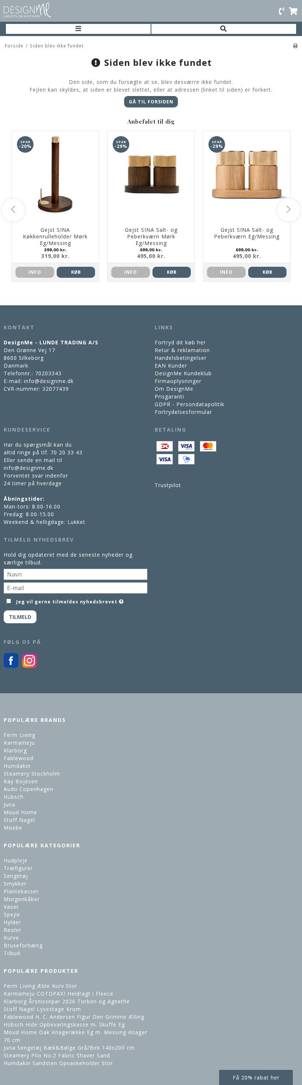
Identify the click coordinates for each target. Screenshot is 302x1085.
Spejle (12, 914)
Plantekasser (21, 891)
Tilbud (12, 953)
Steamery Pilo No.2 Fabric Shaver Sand (57, 1055)
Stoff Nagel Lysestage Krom (42, 1009)
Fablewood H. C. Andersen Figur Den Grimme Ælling (74, 1016)
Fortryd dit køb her (180, 342)
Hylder (12, 922)
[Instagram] (29, 665)
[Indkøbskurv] (293, 10)
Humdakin (17, 765)
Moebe (13, 827)
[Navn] (75, 573)
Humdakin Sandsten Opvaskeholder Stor (58, 1063)
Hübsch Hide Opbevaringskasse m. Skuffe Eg (64, 1024)
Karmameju (19, 742)
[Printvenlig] (295, 46)
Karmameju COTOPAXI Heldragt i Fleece (58, 993)
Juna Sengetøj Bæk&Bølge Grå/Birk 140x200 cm (69, 1047)
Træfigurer (18, 868)
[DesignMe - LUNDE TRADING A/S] (28, 10)
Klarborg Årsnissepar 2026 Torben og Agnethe (67, 1001)
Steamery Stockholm (32, 773)
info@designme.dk (49, 380)
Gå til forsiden (151, 102)
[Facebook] (11, 665)
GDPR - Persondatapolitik (189, 404)
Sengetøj (16, 875)
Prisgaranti (169, 396)
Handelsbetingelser (181, 357)
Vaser (11, 906)
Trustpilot (168, 485)
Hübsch (14, 796)
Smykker (15, 883)
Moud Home (20, 812)
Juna (9, 804)
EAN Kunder (171, 365)
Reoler (12, 929)
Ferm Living (19, 734)
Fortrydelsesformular (183, 411)
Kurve (11, 937)
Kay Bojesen (21, 781)
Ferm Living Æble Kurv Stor (40, 985)
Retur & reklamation (182, 350)
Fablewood (19, 758)
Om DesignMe (174, 388)
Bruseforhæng (23, 945)
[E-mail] (75, 587)
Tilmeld (20, 616)
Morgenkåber (22, 899)
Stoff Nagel (19, 819)
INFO (34, 272)
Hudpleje (16, 860)
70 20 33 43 (66, 452)
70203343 (48, 373)
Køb (76, 272)
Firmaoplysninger (178, 380)
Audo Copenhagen (28, 789)
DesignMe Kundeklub (183, 373)
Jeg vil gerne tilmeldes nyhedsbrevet (67, 600)
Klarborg (15, 750)
